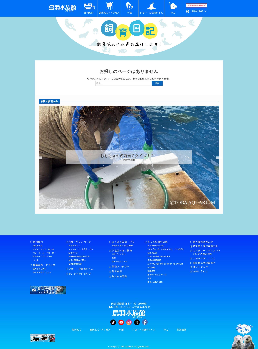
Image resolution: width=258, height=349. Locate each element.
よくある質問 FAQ (123, 241)
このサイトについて (204, 258)
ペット (36, 260)
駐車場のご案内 (39, 268)
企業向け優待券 (75, 264)
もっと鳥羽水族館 (158, 241)
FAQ (166, 329)
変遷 (149, 278)
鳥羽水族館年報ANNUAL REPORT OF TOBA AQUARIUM (165, 262)
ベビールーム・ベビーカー (44, 253)
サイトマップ (200, 267)
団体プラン (73, 253)
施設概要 (151, 271)
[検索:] (129, 83)
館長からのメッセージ (157, 274)
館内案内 (38, 241)
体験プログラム (120, 266)
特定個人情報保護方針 (205, 246)
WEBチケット (74, 245)
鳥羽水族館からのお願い (122, 245)
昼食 (114, 257)
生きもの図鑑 (119, 276)
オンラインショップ (80, 273)
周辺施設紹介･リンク (42, 272)
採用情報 (151, 267)
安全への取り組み (155, 282)
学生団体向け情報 (122, 250)
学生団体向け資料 (119, 261)
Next (217, 157)
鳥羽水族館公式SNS (156, 245)
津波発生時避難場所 (204, 262)
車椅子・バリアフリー (42, 256)
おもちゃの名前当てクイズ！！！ (129, 156)
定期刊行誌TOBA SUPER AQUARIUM (159, 255)
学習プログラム (118, 254)
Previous (37, 157)
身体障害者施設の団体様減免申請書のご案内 (79, 258)
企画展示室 (38, 245)
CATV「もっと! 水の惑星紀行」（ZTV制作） (166, 249)
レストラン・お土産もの (43, 249)
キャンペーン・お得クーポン (81, 249)
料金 (121, 329)
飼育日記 (117, 271)
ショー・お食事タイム (81, 268)
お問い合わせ (200, 271)
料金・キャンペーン (80, 241)
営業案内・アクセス (44, 265)
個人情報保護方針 (203, 241)
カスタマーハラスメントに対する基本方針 (206, 252)
